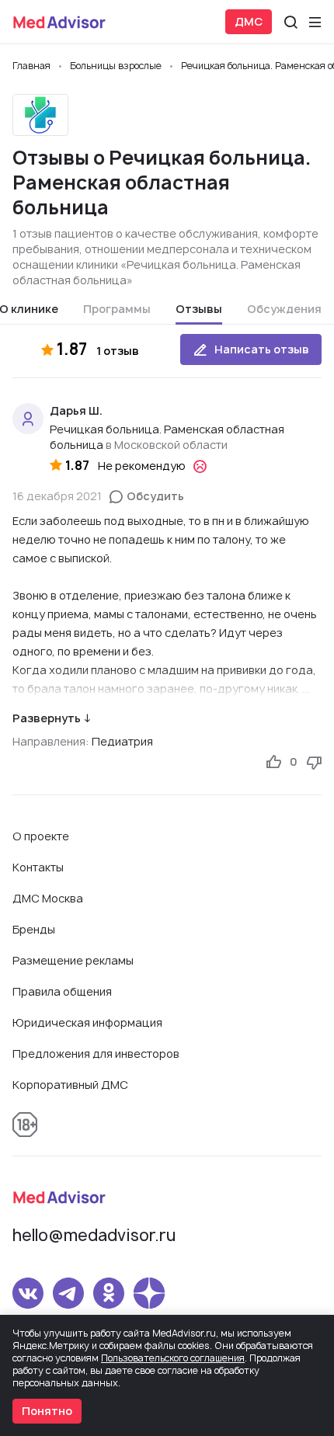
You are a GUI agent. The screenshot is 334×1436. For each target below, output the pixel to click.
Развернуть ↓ (51, 718)
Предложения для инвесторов (95, 1053)
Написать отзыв (261, 349)
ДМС (249, 21)
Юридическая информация (87, 1022)
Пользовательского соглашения (173, 1358)
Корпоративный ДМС (70, 1084)
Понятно (47, 1410)
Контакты (38, 867)
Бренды (33, 929)
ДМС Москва (47, 898)
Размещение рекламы (73, 960)
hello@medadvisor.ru (94, 1235)
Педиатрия (122, 741)
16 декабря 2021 (57, 496)
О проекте (40, 836)
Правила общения (62, 991)
